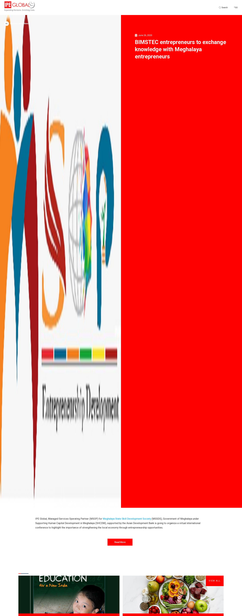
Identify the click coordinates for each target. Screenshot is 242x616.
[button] (236, 7)
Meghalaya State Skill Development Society (127, 518)
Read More (120, 542)
